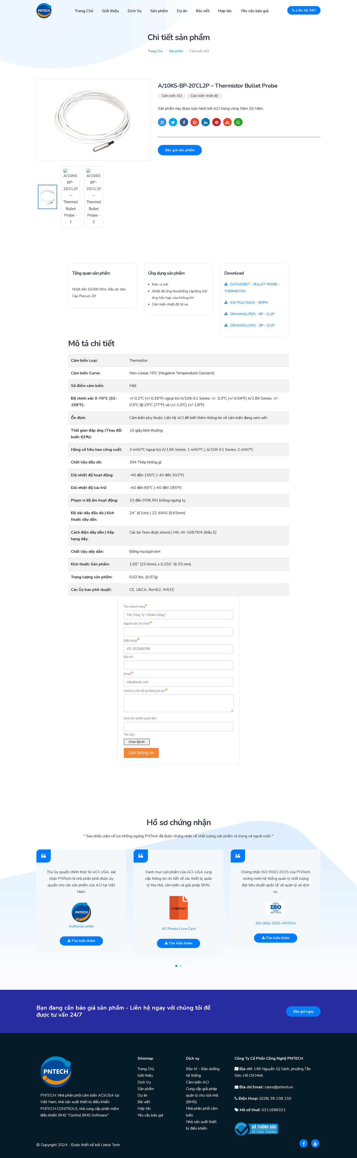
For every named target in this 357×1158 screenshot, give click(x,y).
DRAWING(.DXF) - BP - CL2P (252, 325)
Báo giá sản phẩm (180, 150)
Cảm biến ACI (172, 95)
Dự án (182, 11)
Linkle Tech (110, 1145)
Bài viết (202, 11)
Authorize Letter (81, 926)
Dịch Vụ (135, 11)
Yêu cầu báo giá (255, 11)
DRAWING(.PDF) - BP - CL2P (252, 314)
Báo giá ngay (303, 1011)
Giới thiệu (110, 11)
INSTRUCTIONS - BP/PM (249, 302)
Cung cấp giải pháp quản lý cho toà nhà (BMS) (202, 1095)
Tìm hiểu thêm (83, 941)
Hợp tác (225, 11)
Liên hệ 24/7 (305, 10)
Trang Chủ (84, 11)
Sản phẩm (159, 11)
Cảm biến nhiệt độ (204, 95)
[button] (176, 966)
